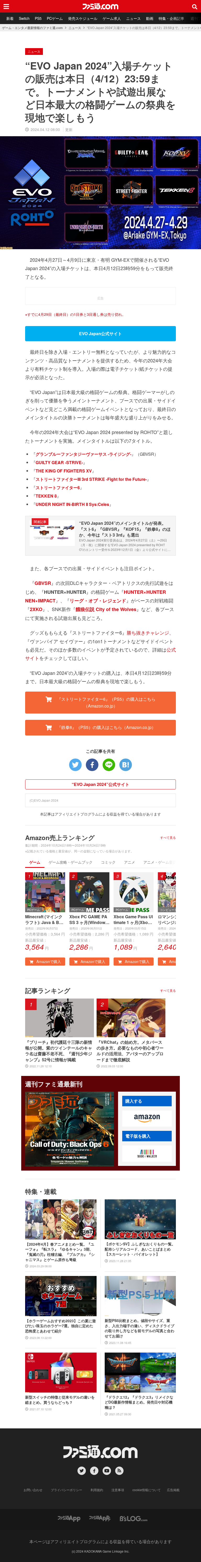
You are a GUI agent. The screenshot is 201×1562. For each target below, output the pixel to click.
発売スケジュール (82, 18)
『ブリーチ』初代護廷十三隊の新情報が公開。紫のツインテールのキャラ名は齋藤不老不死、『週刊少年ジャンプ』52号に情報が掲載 (58, 1051)
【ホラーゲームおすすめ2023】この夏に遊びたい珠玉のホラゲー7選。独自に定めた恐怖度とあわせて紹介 (60, 1325)
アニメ (129, 862)
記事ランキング (47, 990)
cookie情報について (146, 1489)
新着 (10, 18)
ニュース (133, 18)
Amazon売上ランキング (60, 837)
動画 (149, 18)
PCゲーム (55, 18)
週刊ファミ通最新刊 (53, 1083)
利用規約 (97, 1489)
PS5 (38, 18)
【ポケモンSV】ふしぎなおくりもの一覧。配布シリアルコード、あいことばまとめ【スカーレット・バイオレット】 (140, 1249)
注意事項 (117, 1489)
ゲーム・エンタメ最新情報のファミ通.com (32, 27)
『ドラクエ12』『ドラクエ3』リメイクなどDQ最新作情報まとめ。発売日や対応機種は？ (139, 1402)
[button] (147, 1118)
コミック (108, 862)
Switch (24, 18)
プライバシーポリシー (66, 1489)
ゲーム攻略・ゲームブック (71, 862)
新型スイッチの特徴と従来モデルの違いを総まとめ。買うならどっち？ (60, 1400)
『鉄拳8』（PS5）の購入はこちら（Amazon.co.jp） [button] (106, 727)
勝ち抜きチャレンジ (148, 632)
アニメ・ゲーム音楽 (159, 862)
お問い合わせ (33, 1489)
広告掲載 (173, 1489)
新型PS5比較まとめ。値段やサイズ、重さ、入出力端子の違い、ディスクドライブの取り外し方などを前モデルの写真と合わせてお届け (139, 1328)
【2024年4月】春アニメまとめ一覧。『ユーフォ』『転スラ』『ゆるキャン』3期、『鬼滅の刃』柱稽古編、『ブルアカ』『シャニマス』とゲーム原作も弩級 (60, 1252)
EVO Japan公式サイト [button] (100, 333)
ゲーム (34, 862)
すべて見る (168, 837)
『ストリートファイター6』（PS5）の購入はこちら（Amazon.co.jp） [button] (105, 702)
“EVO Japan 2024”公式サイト (100, 784)
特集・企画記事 (171, 18)
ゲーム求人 (112, 18)
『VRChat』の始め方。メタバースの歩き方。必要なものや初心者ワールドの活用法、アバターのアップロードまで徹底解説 (130, 1051)
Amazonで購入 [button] (48, 961)
